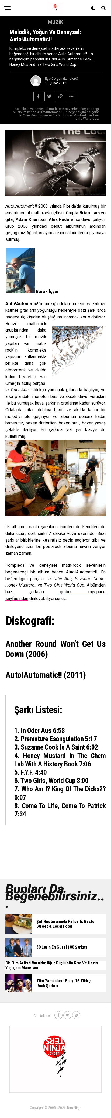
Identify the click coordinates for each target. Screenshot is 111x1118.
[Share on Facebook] (38, 96)
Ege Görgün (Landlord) (61, 79)
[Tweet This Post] (49, 96)
